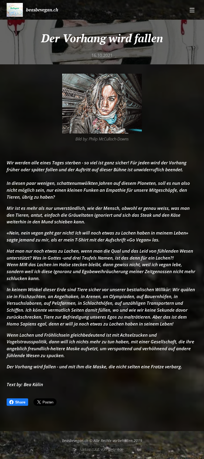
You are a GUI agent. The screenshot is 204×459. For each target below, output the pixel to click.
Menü (192, 10)
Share (20, 402)
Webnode (116, 449)
